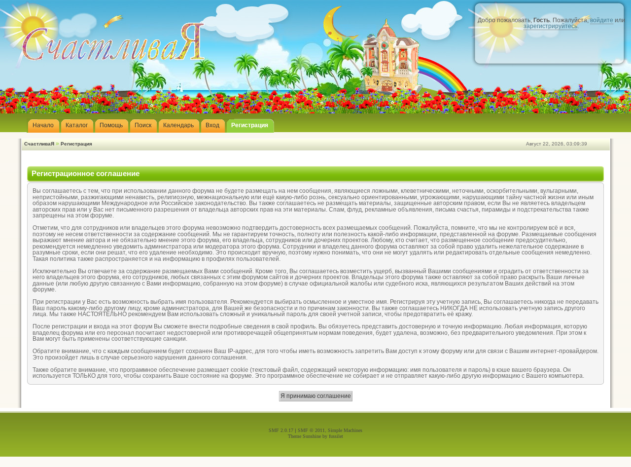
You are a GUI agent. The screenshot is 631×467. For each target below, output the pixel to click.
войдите (601, 20)
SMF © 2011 (311, 430)
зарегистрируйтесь (550, 26)
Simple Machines (345, 430)
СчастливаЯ (39, 143)
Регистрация (76, 143)
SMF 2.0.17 (281, 430)
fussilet (336, 436)
